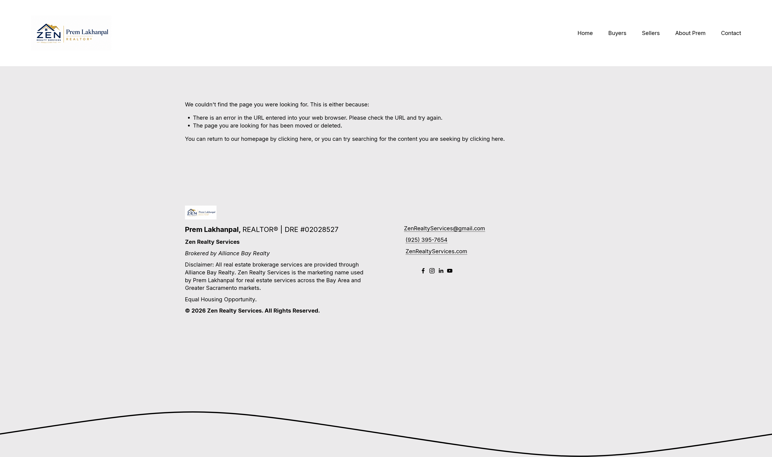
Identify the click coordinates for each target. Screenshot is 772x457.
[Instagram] (432, 271)
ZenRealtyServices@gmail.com (444, 228)
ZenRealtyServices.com (436, 251)
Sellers (651, 33)
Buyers (617, 33)
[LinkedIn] (441, 271)
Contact (731, 33)
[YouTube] (450, 271)
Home (585, 33)
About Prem (690, 33)
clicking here (294, 138)
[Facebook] (423, 271)
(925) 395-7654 (427, 239)
